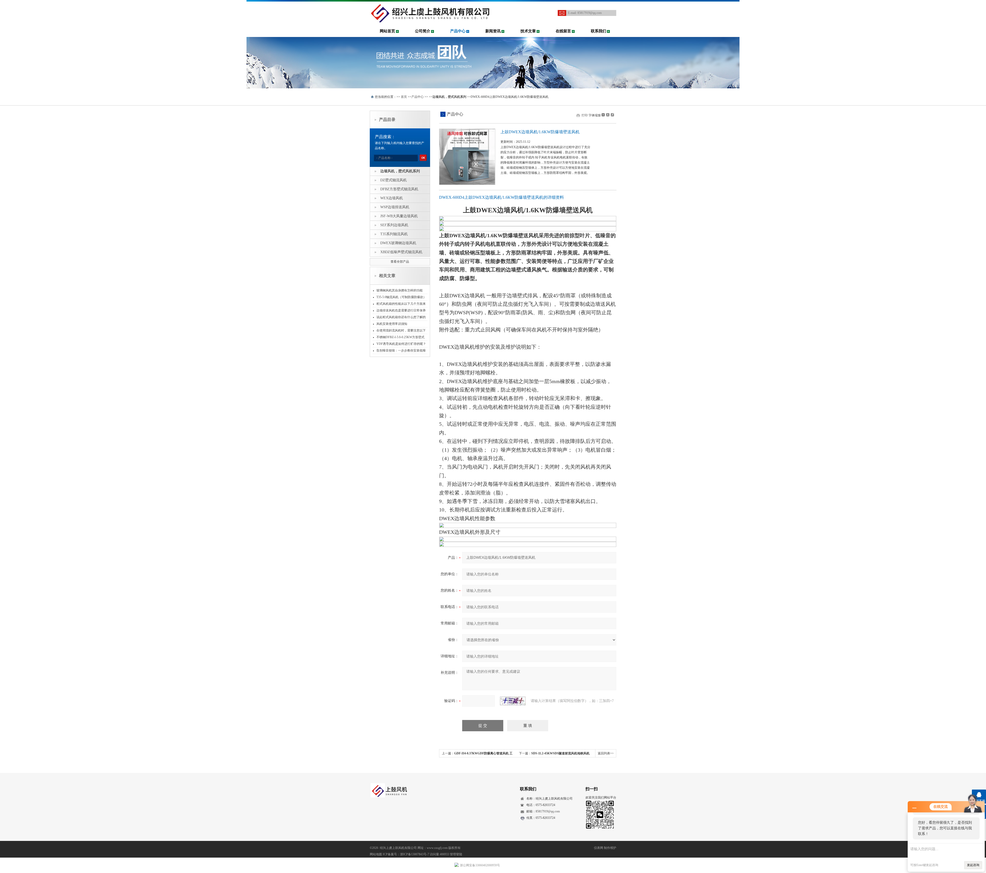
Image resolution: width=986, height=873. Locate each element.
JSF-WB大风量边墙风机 (399, 216)
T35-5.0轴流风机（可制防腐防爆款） (401, 297)
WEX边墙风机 (391, 198)
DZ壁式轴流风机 (393, 180)
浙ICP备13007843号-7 (414, 854)
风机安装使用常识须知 (391, 324)
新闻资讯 (493, 31)
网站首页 (387, 31)
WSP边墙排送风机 (394, 207)
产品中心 (458, 31)
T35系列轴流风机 (394, 234)
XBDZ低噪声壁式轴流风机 (401, 252)
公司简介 (422, 31)
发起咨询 (973, 865)
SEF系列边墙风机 (394, 225)
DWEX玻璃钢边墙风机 (398, 243)
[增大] (611, 114)
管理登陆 (456, 854)
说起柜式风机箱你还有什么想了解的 (401, 317)
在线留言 (563, 31)
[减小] (603, 114)
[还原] (607, 114)
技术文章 (528, 31)
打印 (585, 115)
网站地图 (376, 854)
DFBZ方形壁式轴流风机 (399, 189)
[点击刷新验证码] (513, 701)
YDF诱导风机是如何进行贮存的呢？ (401, 344)
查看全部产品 (400, 261)
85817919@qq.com (589, 13)
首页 (404, 97)
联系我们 (598, 31)
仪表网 (598, 848)
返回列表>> (606, 753)
